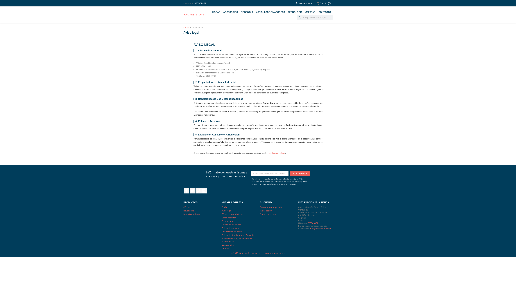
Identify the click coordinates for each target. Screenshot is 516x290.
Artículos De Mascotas (270, 12)
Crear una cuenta (268, 214)
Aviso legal (226, 210)
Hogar (216, 12)
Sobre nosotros (229, 217)
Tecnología (295, 12)
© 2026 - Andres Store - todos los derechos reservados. (258, 253)
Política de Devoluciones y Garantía (238, 235)
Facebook (186, 190)
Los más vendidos (191, 214)
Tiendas (225, 248)
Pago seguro (228, 221)
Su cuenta (266, 202)
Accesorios (230, 12)
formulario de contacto (276, 153)
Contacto (324, 12)
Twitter (192, 190)
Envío (224, 207)
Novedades (188, 210)
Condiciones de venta (232, 231)
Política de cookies (230, 228)
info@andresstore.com (320, 228)
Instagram (204, 190)
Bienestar (247, 12)
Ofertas (310, 12)
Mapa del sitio (228, 245)
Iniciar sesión (266, 210)
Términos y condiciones (232, 214)
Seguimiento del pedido (271, 207)
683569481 (200, 3)
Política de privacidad (231, 224)
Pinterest (198, 190)
